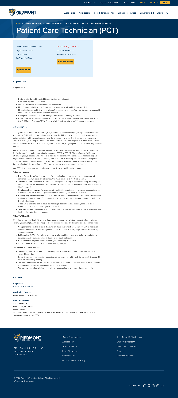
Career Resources (53, 23)
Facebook (144, 385)
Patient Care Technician (23, 286)
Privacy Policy (68, 355)
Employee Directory (126, 341)
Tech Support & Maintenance (130, 337)
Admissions (84, 12)
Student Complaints (125, 355)
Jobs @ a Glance (72, 23)
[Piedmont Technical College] (34, 337)
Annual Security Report (127, 346)
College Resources (127, 12)
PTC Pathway (129, 3)
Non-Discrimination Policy (73, 360)
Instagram (157, 385)
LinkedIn (153, 385)
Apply (142, 3)
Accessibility (68, 341)
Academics (69, 12)
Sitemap (120, 351)
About (160, 12)
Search (167, 13)
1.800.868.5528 (20, 354)
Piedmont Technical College (22, 11)
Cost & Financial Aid (104, 12)
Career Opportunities (71, 337)
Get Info (154, 3)
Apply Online (23, 69)
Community (89, 3)
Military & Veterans (109, 3)
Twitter (149, 385)
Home (19, 23)
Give (165, 3)
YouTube (162, 385)
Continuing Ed (147, 12)
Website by (24, 381)
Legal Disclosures (70, 351)
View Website (70, 54)
